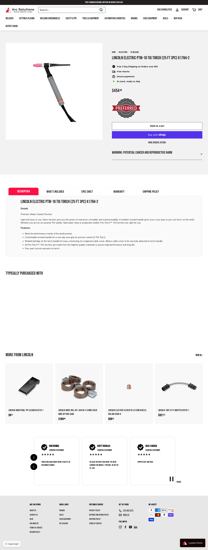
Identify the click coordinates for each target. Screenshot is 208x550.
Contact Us (34, 515)
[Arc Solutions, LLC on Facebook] (125, 527)
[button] (33, 466)
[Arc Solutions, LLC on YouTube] (130, 527)
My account (63, 523)
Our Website (34, 523)
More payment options (157, 142)
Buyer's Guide (12, 26)
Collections (123, 52)
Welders (9, 18)
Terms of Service (36, 527)
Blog (31, 519)
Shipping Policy (95, 519)
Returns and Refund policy (99, 515)
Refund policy (35, 532)
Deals (165, 18)
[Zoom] (54, 91)
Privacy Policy (94, 510)
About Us (33, 510)
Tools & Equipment (90, 18)
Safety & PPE (71, 18)
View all (199, 355)
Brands (134, 18)
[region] (105, 461)
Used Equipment (150, 18)
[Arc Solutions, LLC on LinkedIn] (135, 527)
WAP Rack (178, 18)
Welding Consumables (50, 18)
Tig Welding (134, 52)
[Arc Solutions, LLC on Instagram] (120, 527)
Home (114, 52)
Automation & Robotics (115, 18)
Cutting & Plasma (27, 18)
